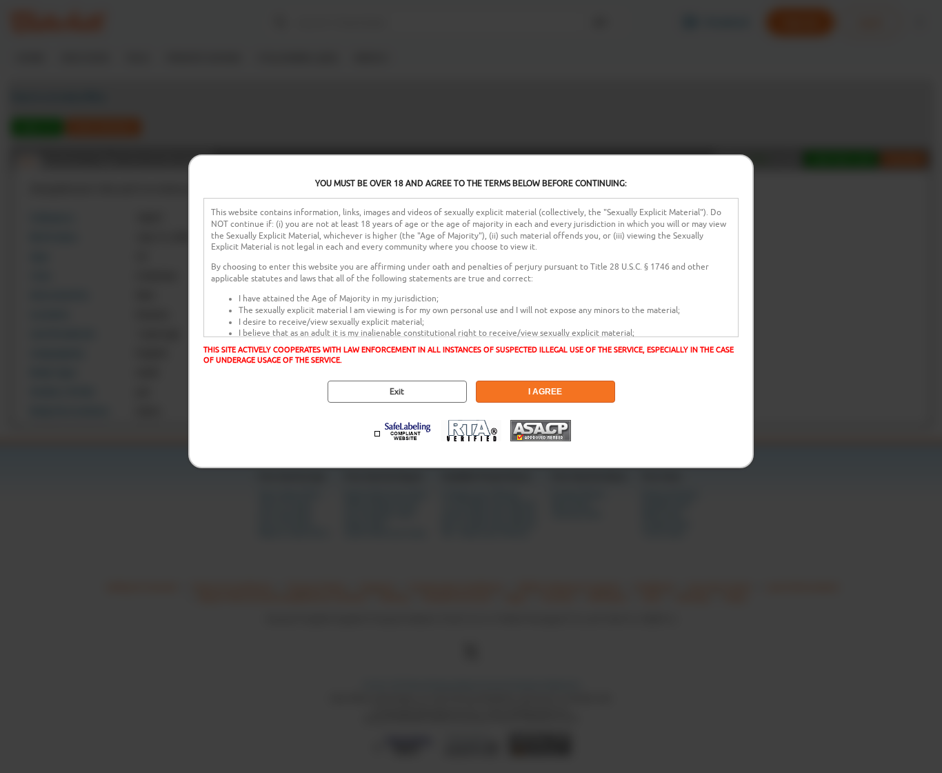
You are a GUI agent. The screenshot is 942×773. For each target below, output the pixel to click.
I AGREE (545, 391)
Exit (397, 391)
